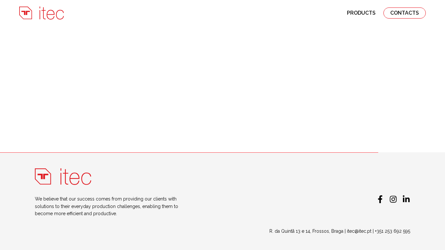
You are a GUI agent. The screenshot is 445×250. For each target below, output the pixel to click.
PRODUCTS (361, 13)
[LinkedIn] (406, 199)
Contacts (404, 13)
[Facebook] (380, 199)
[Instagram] (393, 199)
